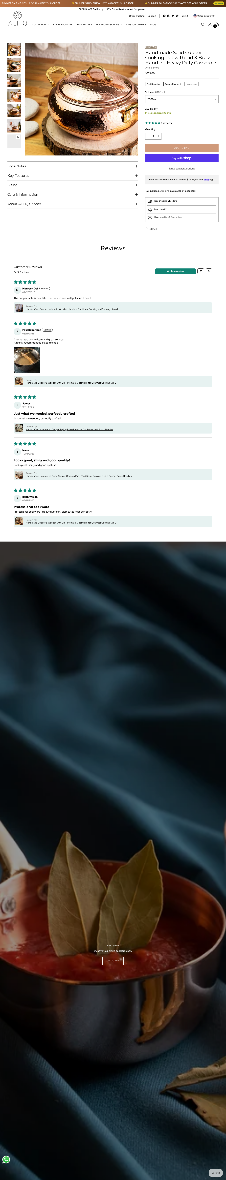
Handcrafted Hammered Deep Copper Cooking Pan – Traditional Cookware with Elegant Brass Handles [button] (79, 476)
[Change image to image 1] (14, 49)
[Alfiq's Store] (17, 19)
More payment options (182, 168)
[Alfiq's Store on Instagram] (168, 15)
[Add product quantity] (158, 136)
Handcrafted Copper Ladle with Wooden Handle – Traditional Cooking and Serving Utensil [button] (72, 309)
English (185, 16)
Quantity (150, 129)
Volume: (155, 92)
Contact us (176, 217)
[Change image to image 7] (14, 141)
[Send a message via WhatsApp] (6, 1159)
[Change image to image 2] (14, 65)
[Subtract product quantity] (148, 136)
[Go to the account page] (209, 24)
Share (154, 229)
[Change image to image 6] (14, 125)
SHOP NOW (219, 3)
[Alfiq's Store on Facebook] (164, 15)
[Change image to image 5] (14, 110)
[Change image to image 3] (14, 80)
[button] (153, 123)
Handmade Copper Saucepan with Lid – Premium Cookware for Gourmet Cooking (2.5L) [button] (71, 382)
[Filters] (200, 271)
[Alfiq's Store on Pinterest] (177, 15)
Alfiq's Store (152, 67)
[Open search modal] (203, 24)
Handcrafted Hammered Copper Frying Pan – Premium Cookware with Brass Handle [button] (69, 429)
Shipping (164, 190)
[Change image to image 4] (14, 95)
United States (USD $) (206, 16)
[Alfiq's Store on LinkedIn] (172, 15)
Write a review (175, 271)
